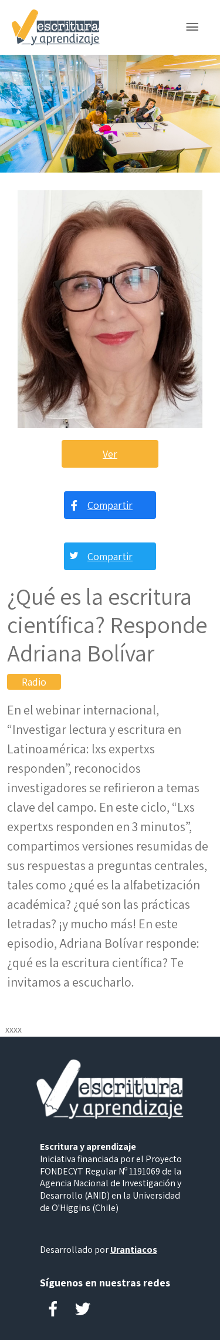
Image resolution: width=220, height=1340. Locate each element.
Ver (110, 454)
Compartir (110, 505)
